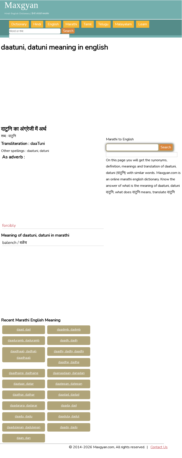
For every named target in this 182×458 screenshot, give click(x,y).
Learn (142, 24)
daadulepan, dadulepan (23, 427)
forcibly (9, 225)
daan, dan (24, 438)
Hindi (37, 24)
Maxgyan (21, 5)
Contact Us (159, 447)
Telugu (103, 24)
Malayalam (123, 24)
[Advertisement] (91, 87)
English (53, 24)
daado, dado (69, 427)
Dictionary (19, 24)
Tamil (88, 24)
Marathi (71, 24)
